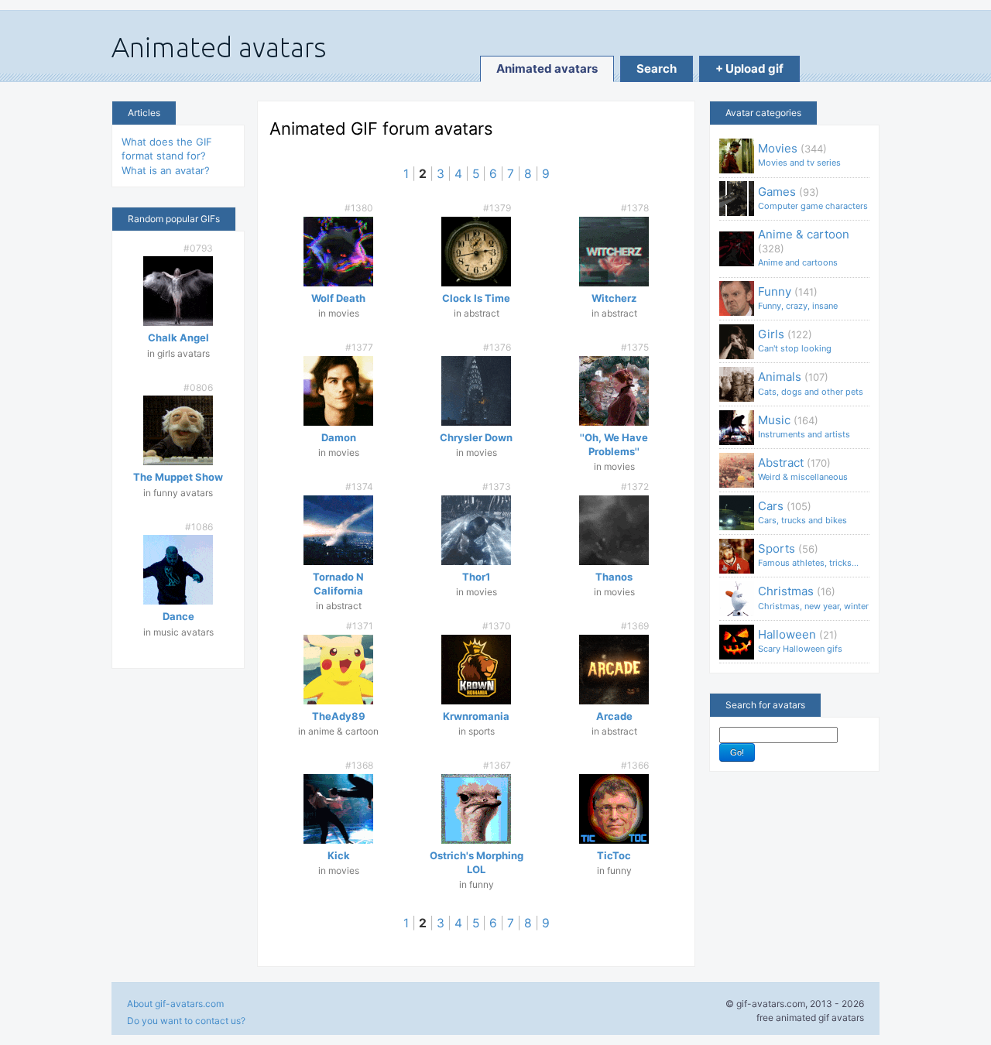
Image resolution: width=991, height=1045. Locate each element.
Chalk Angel (178, 337)
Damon (338, 437)
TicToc (614, 855)
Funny (798, 297)
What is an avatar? (166, 170)
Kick (338, 855)
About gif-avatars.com (175, 1003)
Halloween (800, 640)
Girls (795, 340)
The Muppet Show (178, 477)
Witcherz (614, 298)
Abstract (803, 468)
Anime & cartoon (803, 247)
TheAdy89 (338, 716)
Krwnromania (476, 716)
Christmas (813, 597)
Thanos (614, 576)
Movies (799, 154)
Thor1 (476, 576)
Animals (810, 382)
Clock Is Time (476, 298)
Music (804, 426)
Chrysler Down (476, 437)
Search (656, 68)
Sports (808, 554)
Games (813, 197)
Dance (178, 616)
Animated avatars (547, 68)
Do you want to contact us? (186, 1020)
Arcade (614, 716)
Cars (802, 512)
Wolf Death (338, 298)
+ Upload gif (749, 68)
